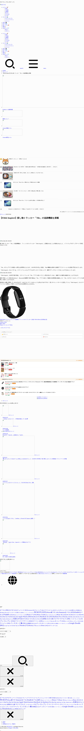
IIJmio (44, 625)
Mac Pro (81, 616)
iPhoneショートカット (19, 614)
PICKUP (40, 612)
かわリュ (7, 31)
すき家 (6, 10)
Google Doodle (67, 706)
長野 (73, 610)
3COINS (53, 623)
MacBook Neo (4, 612)
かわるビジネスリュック (46, 573)
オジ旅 (38, 573)
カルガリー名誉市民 (11, 573)
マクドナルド (63, 619)
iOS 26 (69, 614)
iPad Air (6, 616)
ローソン (7, 21)
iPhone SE (61, 614)
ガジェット (5, 71)
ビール (4, 610)
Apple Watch (25, 617)
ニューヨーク (66, 610)
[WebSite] (12, 584)
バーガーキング (75, 619)
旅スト (6, 29)
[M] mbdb (15, 728)
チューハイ (22, 610)
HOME (4, 70)
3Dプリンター (52, 625)
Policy (4, 722)
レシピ (68, 621)
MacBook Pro (59, 617)
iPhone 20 (53, 614)
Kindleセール (32, 700)
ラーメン (5, 623)
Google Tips (7, 625)
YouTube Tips (15, 625)
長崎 (22, 612)
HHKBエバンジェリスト (45, 572)
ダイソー (46, 623)
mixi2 (38, 625)
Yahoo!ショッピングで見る (6, 325)
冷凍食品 (30, 623)
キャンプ (60, 621)
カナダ (13, 610)
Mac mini (74, 616)
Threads (23, 625)
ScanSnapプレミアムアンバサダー (59, 572)
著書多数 (65, 573)
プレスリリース (5, 327)
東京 (19, 612)
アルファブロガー (13, 572)
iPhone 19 (48, 614)
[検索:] (6, 665)
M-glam (10, 728)
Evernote (31, 610)
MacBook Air (46, 617)
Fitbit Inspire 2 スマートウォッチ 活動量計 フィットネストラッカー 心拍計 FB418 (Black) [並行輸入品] (23, 319)
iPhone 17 (31, 614)
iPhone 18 (41, 614)
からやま (7, 14)
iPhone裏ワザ (53, 612)
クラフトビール (49, 610)
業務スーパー (59, 623)
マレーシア (39, 610)
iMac (67, 616)
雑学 (9, 614)
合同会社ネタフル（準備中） (9, 724)
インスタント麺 (18, 623)
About (4, 721)
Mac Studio (4, 619)
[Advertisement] (39, 148)
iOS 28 (32, 612)
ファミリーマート (9, 19)
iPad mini (14, 617)
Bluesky (32, 625)
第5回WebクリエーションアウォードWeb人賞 (28, 572)
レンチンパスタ (77, 621)
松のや (6, 12)
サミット (66, 623)
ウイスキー (12, 612)
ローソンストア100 (49, 621)
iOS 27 (76, 614)
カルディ (38, 623)
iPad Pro (6, 702)
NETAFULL (10, 726)
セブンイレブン (9, 18)
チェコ (58, 610)
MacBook (35, 617)
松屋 (6, 8)
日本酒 (79, 610)
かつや (6, 15)
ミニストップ (27, 612)
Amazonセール (66, 612)
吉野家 (6, 11)
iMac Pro (10, 618)
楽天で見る (2, 323)
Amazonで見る (3, 322)
